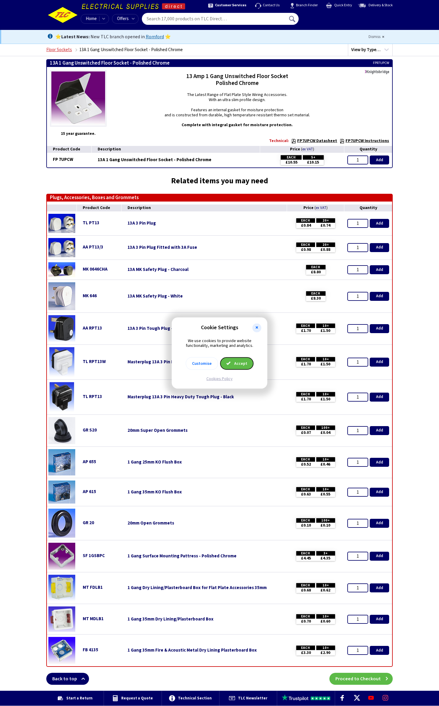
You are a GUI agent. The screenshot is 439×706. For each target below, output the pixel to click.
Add (379, 160)
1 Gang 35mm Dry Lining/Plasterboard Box (171, 619)
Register (326, 21)
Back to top (64, 678)
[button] (256, 327)
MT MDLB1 (93, 619)
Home (91, 19)
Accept (240, 364)
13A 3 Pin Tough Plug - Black (156, 328)
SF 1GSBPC (94, 556)
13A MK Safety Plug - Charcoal (158, 269)
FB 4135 (90, 650)
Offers (123, 19)
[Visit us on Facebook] (342, 698)
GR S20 (90, 430)
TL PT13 (91, 223)
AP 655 (89, 462)
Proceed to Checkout (358, 678)
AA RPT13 (92, 328)
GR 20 (88, 523)
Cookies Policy (219, 379)
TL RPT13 (92, 397)
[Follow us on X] (356, 698)
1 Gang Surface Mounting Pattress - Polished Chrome (182, 556)
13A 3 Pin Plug (142, 223)
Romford (155, 36)
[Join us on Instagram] (385, 698)
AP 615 (89, 492)
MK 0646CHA (95, 269)
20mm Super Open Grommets (158, 430)
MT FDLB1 (93, 587)
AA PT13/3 (93, 247)
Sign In (330, 17)
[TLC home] (62, 14)
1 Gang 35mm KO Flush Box (155, 492)
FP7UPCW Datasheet (317, 141)
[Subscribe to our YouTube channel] (371, 698)
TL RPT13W (94, 362)
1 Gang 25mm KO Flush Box (155, 462)
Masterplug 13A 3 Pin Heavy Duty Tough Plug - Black (181, 397)
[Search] (293, 19)
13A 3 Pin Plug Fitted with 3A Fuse (162, 247)
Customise (202, 364)
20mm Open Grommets (151, 523)
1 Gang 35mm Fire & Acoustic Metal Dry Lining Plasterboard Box (192, 650)
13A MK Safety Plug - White (155, 296)
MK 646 (90, 296)
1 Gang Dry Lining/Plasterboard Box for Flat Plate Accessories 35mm (197, 588)
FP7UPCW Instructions (367, 141)
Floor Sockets (59, 50)
